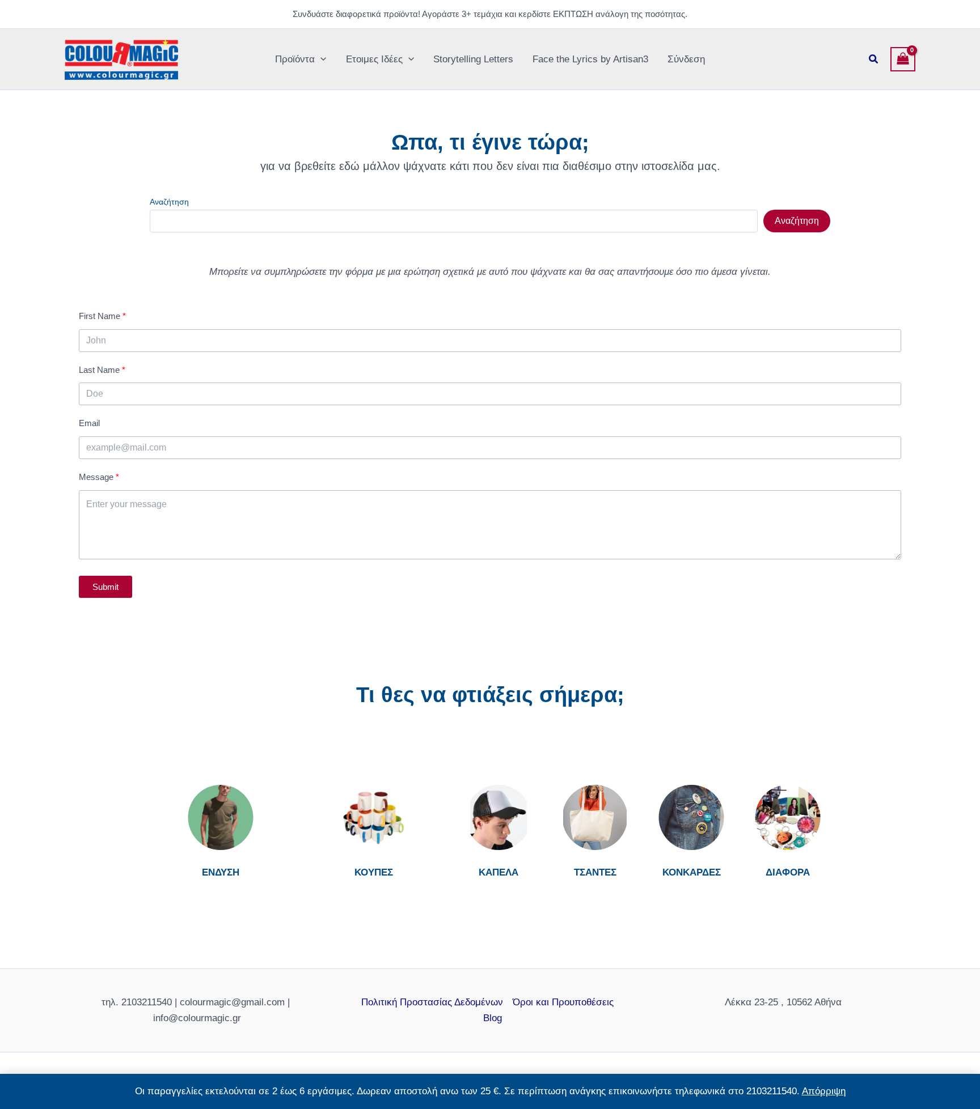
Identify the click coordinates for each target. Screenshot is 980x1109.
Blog (492, 1018)
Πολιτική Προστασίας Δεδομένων (432, 1002)
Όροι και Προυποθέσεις (563, 1002)
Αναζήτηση (169, 201)
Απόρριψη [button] (824, 1091)
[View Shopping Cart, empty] (902, 59)
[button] (320, 60)
